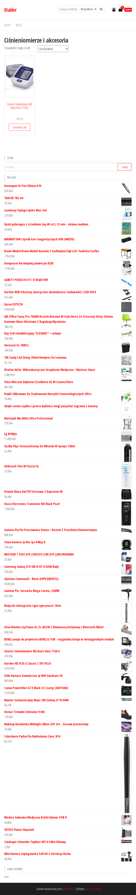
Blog (19, 25)
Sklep (7, 25)
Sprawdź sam (20, 127)
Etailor (10, 9)
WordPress (69, 889)
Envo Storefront (93, 889)
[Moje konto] (114, 9)
